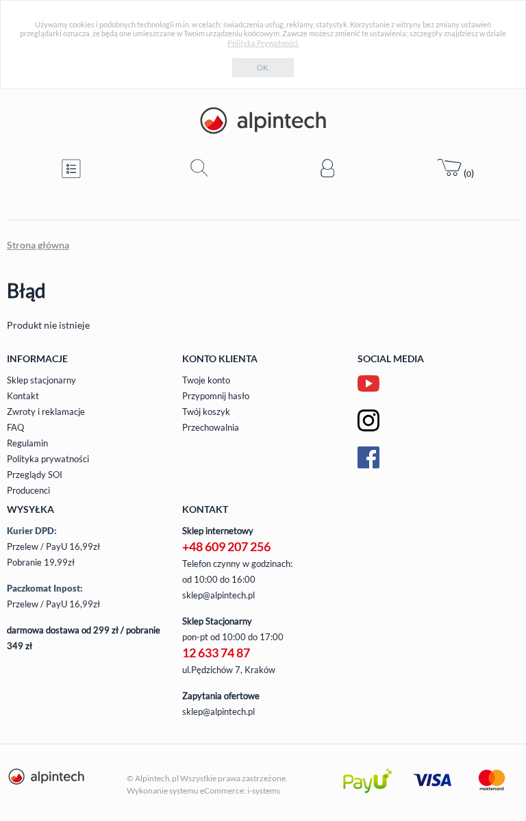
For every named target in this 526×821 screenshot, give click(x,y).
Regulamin (27, 443)
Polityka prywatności (48, 458)
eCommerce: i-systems (240, 790)
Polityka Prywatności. (263, 42)
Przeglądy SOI (34, 474)
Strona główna (38, 245)
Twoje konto (206, 380)
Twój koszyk (206, 411)
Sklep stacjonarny (41, 380)
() (468, 173)
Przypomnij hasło (215, 395)
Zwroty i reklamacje (46, 411)
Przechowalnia (210, 427)
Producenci (28, 490)
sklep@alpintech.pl (218, 595)
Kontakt (23, 395)
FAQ (15, 427)
